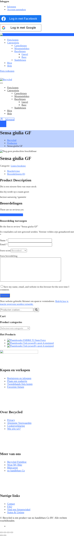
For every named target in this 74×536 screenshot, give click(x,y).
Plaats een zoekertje (17, 381)
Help (9, 65)
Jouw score (5, 250)
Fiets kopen (12, 39)
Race (24, 57)
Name (3, 240)
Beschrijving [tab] (13, 171)
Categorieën (13, 42)
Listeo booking (18, 165)
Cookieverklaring (16, 426)
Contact (11, 503)
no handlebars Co (16, 470)
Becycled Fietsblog (16, 462)
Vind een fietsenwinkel (18, 509)
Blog (9, 62)
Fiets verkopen (7, 71)
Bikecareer (12, 467)
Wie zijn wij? (14, 428)
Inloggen (11, 6)
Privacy (11, 420)
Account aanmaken (16, 9)
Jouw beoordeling (8, 256)
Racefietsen (20, 51)
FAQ (9, 506)
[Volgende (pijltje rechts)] (4, 535)
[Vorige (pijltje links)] (1, 535)
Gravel (25, 54)
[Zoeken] (36, 310)
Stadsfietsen (20, 60)
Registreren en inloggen (19, 378)
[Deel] (8, 532)
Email (4, 244)
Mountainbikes (21, 48)
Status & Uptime (15, 512)
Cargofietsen (20, 45)
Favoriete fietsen (15, 387)
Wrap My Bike (14, 465)
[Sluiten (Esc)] (11, 532)
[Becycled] (6, 34)
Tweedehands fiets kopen (20, 384)
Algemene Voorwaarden (19, 423)
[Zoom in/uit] (1, 532)
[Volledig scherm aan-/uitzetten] (4, 532)
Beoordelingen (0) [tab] (16, 174)
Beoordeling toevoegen (11, 214)
